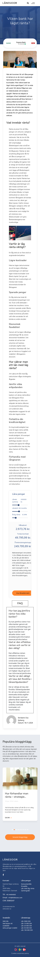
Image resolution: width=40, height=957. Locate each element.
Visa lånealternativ (22, 593)
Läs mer (7, 817)
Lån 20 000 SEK (26, 926)
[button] (12, 829)
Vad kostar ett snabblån (7, 924)
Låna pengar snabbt (10, 928)
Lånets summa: (19, 500)
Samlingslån (25, 891)
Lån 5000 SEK (26, 921)
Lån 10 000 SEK (26, 923)
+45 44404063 (11, 895)
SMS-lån (6, 921)
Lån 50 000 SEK (26, 928)
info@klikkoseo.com (15, 898)
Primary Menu (33, 3)
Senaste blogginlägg (20, 837)
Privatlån (24, 886)
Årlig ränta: (19, 514)
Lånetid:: (19, 508)
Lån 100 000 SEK (27, 930)
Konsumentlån (26, 884)
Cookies (14, 953)
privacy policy (24, 953)
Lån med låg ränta (27, 888)
